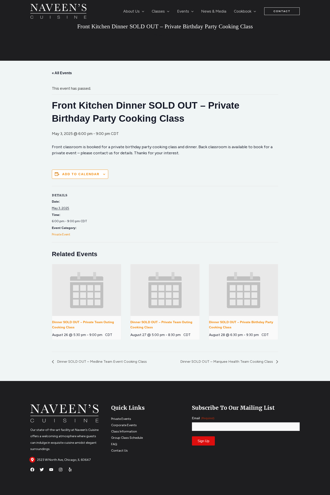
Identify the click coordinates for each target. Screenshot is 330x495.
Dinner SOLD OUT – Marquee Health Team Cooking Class (227, 361)
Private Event (61, 234)
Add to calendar (80, 174)
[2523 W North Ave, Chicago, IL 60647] (32, 460)
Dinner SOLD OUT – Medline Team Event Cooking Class (101, 361)
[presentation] (86, 290)
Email (203, 418)
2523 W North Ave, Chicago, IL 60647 (64, 460)
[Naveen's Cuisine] (58, 11)
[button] (142, 11)
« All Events (62, 73)
